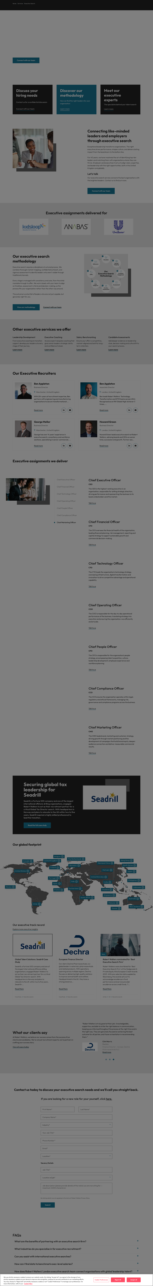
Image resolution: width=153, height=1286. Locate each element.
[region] (76, 1280)
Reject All (118, 1280)
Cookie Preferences (101, 1280)
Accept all (133, 1280)
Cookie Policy (28, 1284)
